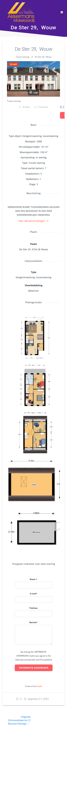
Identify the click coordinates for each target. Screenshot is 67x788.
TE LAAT (13, 64)
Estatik (39, 686)
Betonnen (33, 290)
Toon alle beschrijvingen (31, 220)
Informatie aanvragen (33, 667)
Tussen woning (22, 56)
